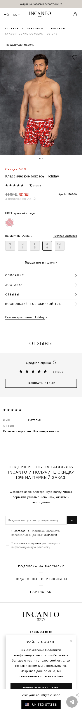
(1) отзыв (35, 185)
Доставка (14, 285)
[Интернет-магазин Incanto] (41, 15)
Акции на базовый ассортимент (41, 4)
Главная (12, 28)
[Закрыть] (70, 641)
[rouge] (9, 222)
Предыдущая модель (20, 44)
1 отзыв (58, 371)
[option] (41, 4)
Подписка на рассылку (41, 566)
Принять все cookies (41, 687)
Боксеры (58, 28)
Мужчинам (35, 28)
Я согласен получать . (35, 545)
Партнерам (41, 591)
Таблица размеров (65, 235)
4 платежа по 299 (20, 199)
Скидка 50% (16, 169)
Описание (14, 275)
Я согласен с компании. (36, 533)
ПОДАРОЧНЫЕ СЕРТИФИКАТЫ (41, 579)
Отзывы (12, 294)
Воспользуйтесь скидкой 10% (33, 304)
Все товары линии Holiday (25, 317)
